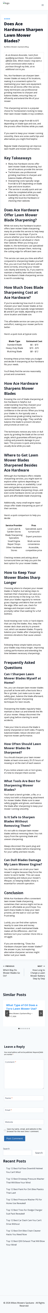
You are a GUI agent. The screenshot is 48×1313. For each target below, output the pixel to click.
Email (8, 1110)
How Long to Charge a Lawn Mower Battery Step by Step (37, 972)
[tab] (19, 1028)
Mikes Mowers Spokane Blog (17, 47)
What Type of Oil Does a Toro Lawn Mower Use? (22, 1006)
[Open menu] (42, 5)
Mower (7, 19)
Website (9, 1122)
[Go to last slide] (7, 1013)
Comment (10, 1062)
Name (9, 1098)
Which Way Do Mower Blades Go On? (11, 971)
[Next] (41, 1013)
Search (6, 1148)
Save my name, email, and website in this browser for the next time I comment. (24, 1130)
